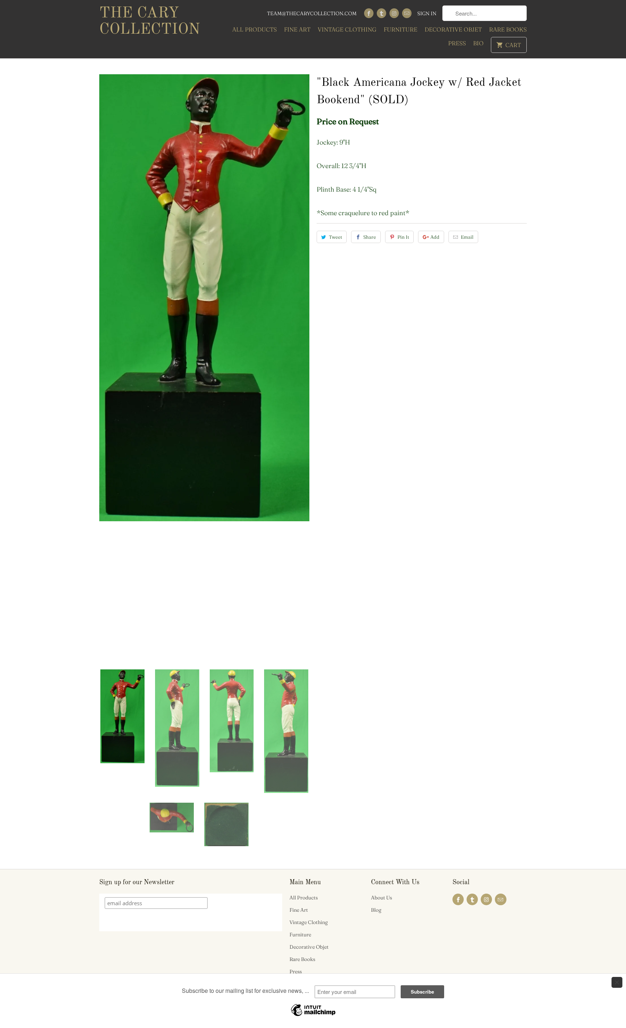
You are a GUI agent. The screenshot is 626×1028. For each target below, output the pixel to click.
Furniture (400, 29)
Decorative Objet (453, 29)
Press (457, 43)
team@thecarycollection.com (311, 13)
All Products (254, 29)
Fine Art (297, 29)
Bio (478, 43)
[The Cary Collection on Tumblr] (381, 13)
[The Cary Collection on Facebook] (368, 13)
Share (369, 237)
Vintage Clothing (347, 29)
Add (434, 237)
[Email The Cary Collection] (407, 13)
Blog (376, 910)
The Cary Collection (149, 21)
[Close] (617, 982)
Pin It (403, 237)
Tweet (335, 237)
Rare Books (508, 29)
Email (467, 237)
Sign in (427, 13)
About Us (381, 897)
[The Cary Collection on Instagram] (394, 13)
